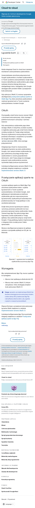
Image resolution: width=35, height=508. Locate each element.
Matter (3, 369)
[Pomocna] (22, 43)
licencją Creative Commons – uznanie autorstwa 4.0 (15, 347)
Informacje (7, 40)
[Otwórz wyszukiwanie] (23, 2)
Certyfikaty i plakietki (8, 453)
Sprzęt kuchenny (6, 438)
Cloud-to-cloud (9, 8)
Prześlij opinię (9, 48)
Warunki (3, 499)
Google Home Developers (8, 37)
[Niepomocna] (24, 43)
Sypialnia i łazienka (7, 442)
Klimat (3, 425)
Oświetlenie (5, 422)
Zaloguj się (29, 2)
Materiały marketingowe (9, 456)
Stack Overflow (6, 488)
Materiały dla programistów (10, 459)
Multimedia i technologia (9, 432)
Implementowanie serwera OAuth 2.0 (13, 170)
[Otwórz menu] (3, 2)
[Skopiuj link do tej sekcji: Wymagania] (15, 269)
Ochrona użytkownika (8, 428)
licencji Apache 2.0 (24, 349)
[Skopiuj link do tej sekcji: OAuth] (10, 111)
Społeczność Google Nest (9, 491)
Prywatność (11, 499)
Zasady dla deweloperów (9, 471)
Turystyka (4, 445)
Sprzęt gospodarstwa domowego (12, 435)
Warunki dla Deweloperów (9, 468)
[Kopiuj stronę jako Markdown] (23, 53)
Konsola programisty (8, 479)
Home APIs (4, 407)
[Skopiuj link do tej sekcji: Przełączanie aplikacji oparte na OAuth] (10, 181)
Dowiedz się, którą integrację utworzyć (13, 394)
